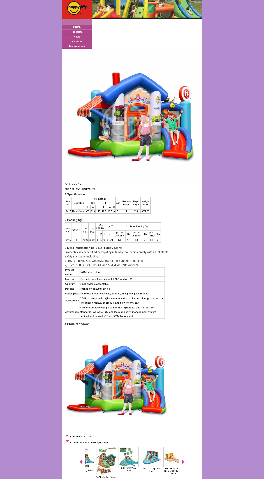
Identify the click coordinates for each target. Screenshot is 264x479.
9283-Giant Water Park (92, 469)
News (77, 36)
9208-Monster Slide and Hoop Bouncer (89, 442)
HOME (77, 26)
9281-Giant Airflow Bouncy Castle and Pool (137, 471)
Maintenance (77, 46)
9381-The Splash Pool (81, 436)
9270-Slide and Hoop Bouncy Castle (159, 469)
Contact (77, 41)
